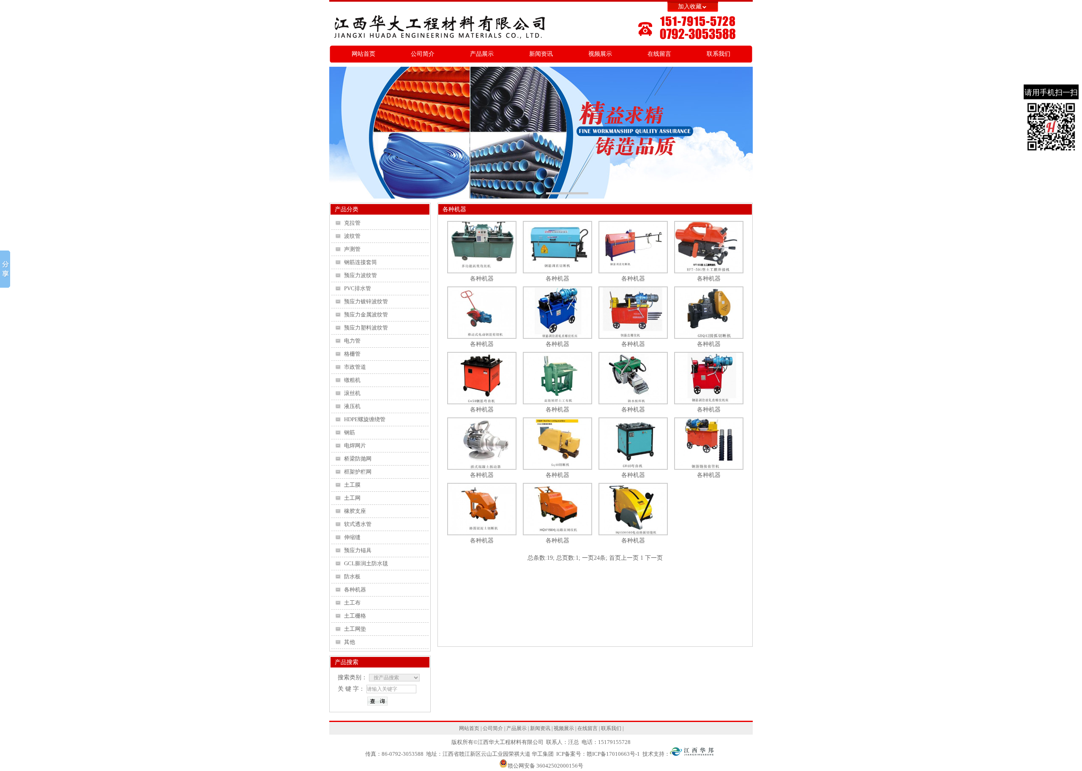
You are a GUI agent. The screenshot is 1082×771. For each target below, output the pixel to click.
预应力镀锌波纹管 (366, 302)
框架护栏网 (358, 472)
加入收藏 (690, 6)
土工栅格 (355, 616)
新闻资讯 (541, 54)
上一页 (630, 558)
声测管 (352, 249)
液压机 (352, 406)
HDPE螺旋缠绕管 (364, 419)
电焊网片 (355, 446)
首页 (615, 558)
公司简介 (422, 54)
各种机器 (355, 590)
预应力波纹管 (360, 275)
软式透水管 (358, 524)
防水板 (352, 577)
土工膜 (352, 485)
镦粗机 (352, 380)
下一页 (654, 558)
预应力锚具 (358, 550)
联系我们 (718, 54)
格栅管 (352, 354)
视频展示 (600, 54)
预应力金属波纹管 (366, 315)
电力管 (352, 341)
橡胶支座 (355, 511)
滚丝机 (352, 393)
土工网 (352, 498)
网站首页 (363, 54)
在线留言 (659, 54)
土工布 (352, 603)
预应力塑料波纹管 (366, 328)
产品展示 (482, 54)
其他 (349, 642)
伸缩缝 (352, 537)
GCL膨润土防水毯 (366, 564)
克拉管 (352, 223)
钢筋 (349, 433)
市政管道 (355, 367)
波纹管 (352, 236)
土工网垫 (355, 629)
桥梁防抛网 (358, 459)
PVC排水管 (357, 289)
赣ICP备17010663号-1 (613, 754)
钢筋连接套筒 (360, 262)
